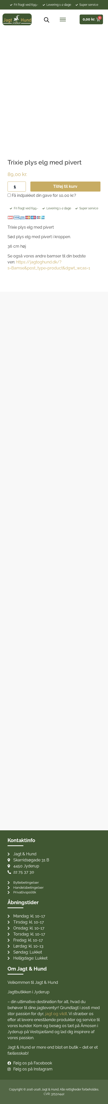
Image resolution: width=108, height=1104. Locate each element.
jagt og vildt (56, 1013)
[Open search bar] (44, 19)
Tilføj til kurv (65, 186)
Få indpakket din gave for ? (43, 196)
